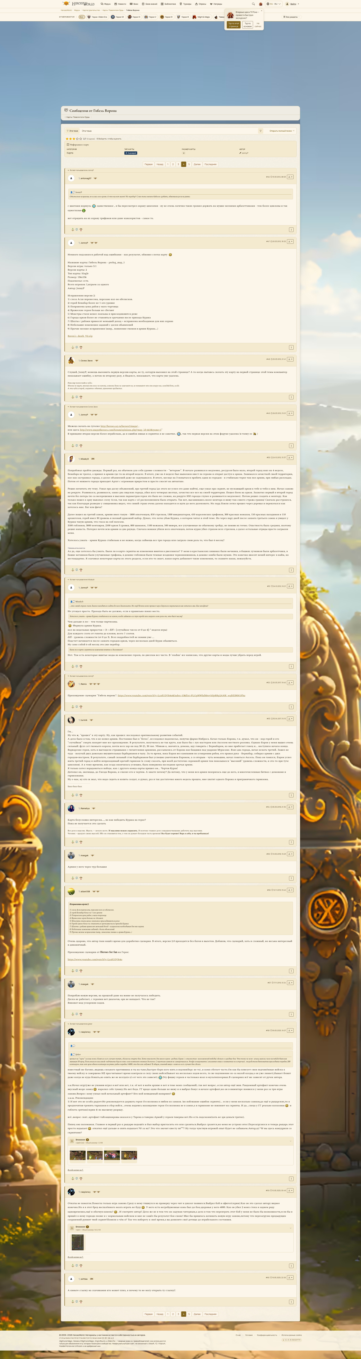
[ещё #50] (291, 570)
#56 (269, 890)
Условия (249, 1335)
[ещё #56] (291, 971)
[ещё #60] (291, 1302)
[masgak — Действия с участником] (290, 854)
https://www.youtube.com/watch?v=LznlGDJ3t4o (95, 959)
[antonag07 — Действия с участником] (290, 177)
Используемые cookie (292, 1335)
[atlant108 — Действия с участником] (290, 890)
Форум (77, 10)
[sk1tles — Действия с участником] (290, 1277)
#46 (268, 177)
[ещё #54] (291, 842)
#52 (268, 682)
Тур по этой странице (233, 25)
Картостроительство (91, 10)
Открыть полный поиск (281, 131)
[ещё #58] (291, 1179)
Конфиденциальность (267, 1335)
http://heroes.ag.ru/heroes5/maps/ (119, 426)
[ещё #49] (291, 446)
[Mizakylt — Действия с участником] (290, 457)
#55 (268, 854)
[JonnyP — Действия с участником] (290, 241)
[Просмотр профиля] (72, 178)
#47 (268, 241)
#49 (268, 413)
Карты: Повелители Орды (113, 10)
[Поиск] (253, 4)
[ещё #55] (291, 878)
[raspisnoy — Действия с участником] (290, 1030)
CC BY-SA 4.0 (108, 1338)
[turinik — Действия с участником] (290, 719)
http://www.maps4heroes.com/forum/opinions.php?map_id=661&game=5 (120, 430)
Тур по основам (248, 25)
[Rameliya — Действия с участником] (290, 807)
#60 (267, 1277)
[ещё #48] (291, 397)
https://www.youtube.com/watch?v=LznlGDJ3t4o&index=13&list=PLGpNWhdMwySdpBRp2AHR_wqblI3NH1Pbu (181, 695)
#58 (267, 1030)
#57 (269, 983)
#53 (268, 719)
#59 (267, 1190)
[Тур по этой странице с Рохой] (261, 4)
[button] (292, 4)
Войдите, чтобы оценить (109, 138)
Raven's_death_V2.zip (80, 336)
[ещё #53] (291, 795)
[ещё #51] (291, 666)
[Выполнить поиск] (260, 131)
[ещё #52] (291, 707)
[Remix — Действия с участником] (290, 682)
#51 (268, 586)
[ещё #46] (291, 230)
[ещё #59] (291, 1266)
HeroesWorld (66, 10)
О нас (238, 1335)
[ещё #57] (291, 1014)
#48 (268, 359)
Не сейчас (258, 25)
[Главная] (78, 3)
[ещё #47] (291, 347)
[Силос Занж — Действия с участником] (290, 359)
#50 (268, 457)
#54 (268, 807)
